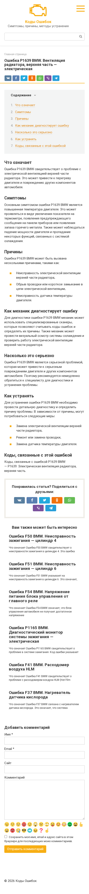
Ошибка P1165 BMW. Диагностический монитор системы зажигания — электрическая (36, 634)
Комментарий (14, 777)
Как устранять (26, 139)
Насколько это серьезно (33, 132)
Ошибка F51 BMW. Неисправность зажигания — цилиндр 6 (42, 566)
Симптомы (23, 112)
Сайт (7, 763)
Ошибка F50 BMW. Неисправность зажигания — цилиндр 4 (42, 538)
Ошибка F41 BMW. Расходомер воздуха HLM (39, 667)
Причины (22, 119)
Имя (8, 734)
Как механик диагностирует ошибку (42, 125)
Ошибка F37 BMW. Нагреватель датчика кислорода (39, 695)
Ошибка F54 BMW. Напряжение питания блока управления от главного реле (39, 596)
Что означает (25, 105)
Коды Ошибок (38, 21)
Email (9, 749)
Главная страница (15, 54)
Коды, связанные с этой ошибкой (40, 146)
